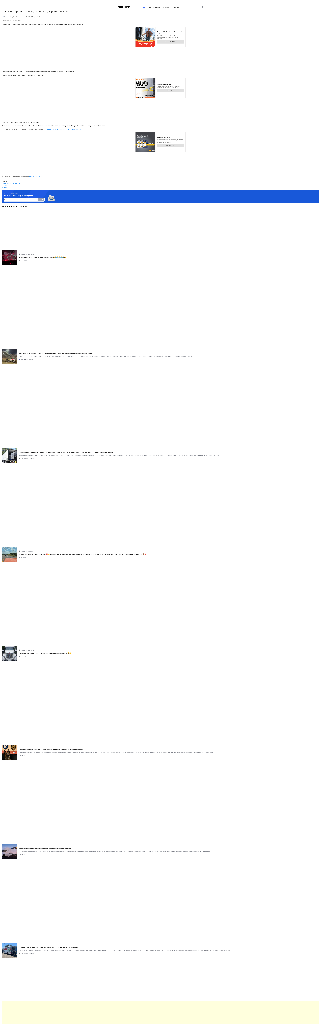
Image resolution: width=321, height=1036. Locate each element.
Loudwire (4, 187)
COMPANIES (166, 7)
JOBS (149, 7)
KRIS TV (4, 185)
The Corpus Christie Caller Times (11, 183)
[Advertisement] (52, 1012)
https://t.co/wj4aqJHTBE (53, 129)
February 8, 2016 (35, 176)
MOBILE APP (156, 7)
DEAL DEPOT (175, 7)
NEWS (143, 7)
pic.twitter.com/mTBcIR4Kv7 (73, 129)
